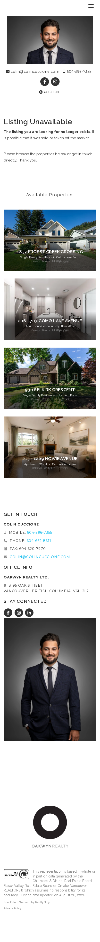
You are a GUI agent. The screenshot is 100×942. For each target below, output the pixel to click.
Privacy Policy (13, 908)
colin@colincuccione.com (34, 71)
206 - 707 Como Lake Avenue (50, 320)
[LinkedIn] (29, 613)
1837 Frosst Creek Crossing (50, 251)
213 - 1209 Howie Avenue (49, 458)
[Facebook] (45, 82)
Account (51, 92)
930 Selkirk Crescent (50, 389)
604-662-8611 (39, 541)
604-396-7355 (79, 71)
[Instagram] (55, 82)
